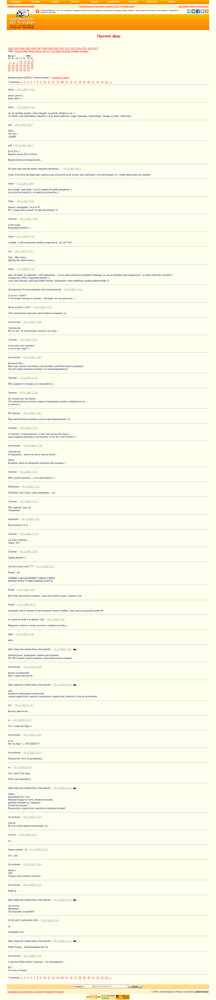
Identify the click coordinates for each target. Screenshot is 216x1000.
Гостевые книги (127, 6)
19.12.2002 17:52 (43, 307)
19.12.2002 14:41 (26, 589)
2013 (73, 48)
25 (32, 68)
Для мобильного (86, 6)
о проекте (39, 992)
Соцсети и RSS (112, 6)
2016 (90, 48)
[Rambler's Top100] (93, 996)
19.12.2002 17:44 (29, 392)
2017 (95, 48)
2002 (10, 48)
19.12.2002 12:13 (32, 884)
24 (28, 68)
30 (24, 70)
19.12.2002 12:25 (24, 705)
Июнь (31, 51)
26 (9, 70)
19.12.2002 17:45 (32, 357)
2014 (78, 48)
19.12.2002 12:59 (56, 619)
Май (25, 51)
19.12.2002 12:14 (38, 849)
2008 (44, 48)
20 (13, 68)
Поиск (171, 2)
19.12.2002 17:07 (29, 551)
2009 (50, 48)
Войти (193, 6)
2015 (84, 48)
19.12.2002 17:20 (30, 519)
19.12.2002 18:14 (25, 89)
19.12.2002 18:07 (25, 183)
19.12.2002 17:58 (29, 218)
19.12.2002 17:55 (24, 251)
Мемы (55, 2)
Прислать (152, 2)
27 (13, 70)
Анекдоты (16, 2)
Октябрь (65, 51)
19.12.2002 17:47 (29, 339)
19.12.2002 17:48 (32, 322)
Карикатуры (113, 2)
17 (28, 65)
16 (24, 65)
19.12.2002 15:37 (46, 566)
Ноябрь (75, 51)
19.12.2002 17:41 (32, 413)
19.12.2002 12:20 (22, 767)
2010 (56, 48)
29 (20, 70)
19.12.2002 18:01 (25, 201)
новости (60, 992)
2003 (16, 48)
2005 (27, 48)
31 (28, 70)
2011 (61, 48)
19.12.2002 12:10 (32, 955)
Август (46, 51)
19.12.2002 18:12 (25, 107)
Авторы (133, 2)
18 (32, 65)
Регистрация (202, 6)
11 (32, 63)
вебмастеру (50, 992)
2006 (33, 48)
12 (9, 65)
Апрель (18, 51)
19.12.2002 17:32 (29, 471)
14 (17, 65)
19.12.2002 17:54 (25, 269)
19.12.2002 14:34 (26, 604)
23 (24, 68)
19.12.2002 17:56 (25, 236)
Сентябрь (56, 51)
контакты (29, 992)
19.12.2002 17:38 (33, 445)
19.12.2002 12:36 (32, 667)
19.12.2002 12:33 (62, 684)
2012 (67, 48)
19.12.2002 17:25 (29, 501)
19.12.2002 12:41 (62, 649)
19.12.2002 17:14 (29, 534)
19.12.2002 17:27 (31, 486)
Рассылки (99, 6)
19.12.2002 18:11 (72, 168)
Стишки (94, 2)
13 (13, 65)
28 (17, 70)
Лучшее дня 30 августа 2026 (21, 6)
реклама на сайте (16, 992)
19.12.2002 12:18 (62, 788)
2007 (39, 48)
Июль (38, 51)
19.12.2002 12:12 (50, 920)
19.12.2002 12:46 (25, 634)
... (21, 82)
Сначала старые (60, 77)
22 (20, 68)
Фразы (74, 2)
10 (28, 63)
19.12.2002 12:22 (32, 752)
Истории (35, 2)
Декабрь (84, 51)
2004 (22, 48)
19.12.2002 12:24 (32, 734)
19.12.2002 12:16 (32, 817)
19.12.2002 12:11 (62, 941)
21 (17, 68)
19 (9, 68)
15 (20, 65)
